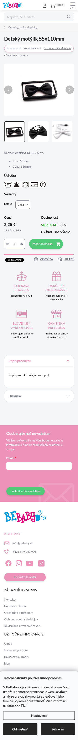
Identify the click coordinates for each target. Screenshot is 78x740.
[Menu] (73, 5)
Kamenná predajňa (16, 650)
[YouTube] (29, 562)
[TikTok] (40, 562)
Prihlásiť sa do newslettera (25, 491)
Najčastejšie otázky (16, 656)
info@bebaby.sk (22, 543)
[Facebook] (7, 562)
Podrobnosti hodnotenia (57, 48)
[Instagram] (18, 562)
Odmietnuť (20, 729)
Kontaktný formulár (25, 577)
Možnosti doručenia (55, 231)
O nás (8, 643)
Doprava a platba (15, 606)
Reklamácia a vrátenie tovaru (22, 626)
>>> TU (19, 705)
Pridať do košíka (42, 244)
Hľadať (68, 16)
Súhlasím (58, 729)
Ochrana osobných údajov (21, 619)
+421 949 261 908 (24, 551)
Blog (7, 663)
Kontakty (10, 599)
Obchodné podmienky (18, 612)
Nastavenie (39, 715)
